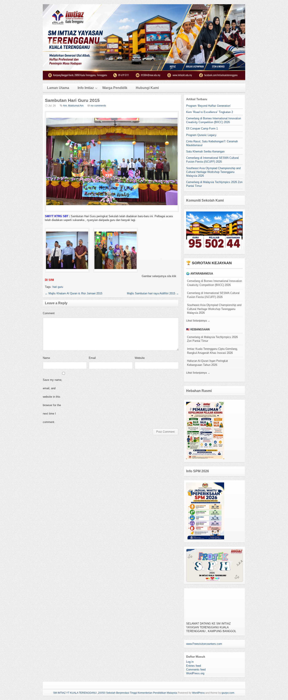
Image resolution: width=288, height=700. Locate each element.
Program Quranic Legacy (201, 135)
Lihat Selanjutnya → (198, 320)
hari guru (57, 286)
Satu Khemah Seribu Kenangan (205, 151)
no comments (98, 105)
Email (92, 357)
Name (46, 357)
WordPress (198, 692)
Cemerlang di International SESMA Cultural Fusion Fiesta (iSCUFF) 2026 (213, 295)
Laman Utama (58, 88)
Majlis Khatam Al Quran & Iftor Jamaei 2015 (73, 293)
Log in (190, 661)
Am (65, 105)
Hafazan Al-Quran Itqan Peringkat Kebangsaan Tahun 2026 (207, 362)
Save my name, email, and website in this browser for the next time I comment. (52, 401)
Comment (49, 313)
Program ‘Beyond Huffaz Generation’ (208, 105)
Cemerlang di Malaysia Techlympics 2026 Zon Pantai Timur (212, 339)
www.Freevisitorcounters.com (204, 643)
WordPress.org (195, 673)
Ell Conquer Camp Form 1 (202, 128)
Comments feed (196, 669)
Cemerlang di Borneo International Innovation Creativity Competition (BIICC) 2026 (214, 283)
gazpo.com (228, 692)
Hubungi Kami (147, 88)
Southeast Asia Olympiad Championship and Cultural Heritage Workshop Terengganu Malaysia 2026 (213, 172)
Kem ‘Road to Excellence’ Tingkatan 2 (209, 112)
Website (140, 357)
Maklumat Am (75, 105)
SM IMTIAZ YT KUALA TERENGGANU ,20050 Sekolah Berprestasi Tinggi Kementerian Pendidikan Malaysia (115, 692)
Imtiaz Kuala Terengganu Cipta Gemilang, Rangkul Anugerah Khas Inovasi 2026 (212, 350)
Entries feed (193, 665)
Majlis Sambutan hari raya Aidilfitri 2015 (153, 293)
